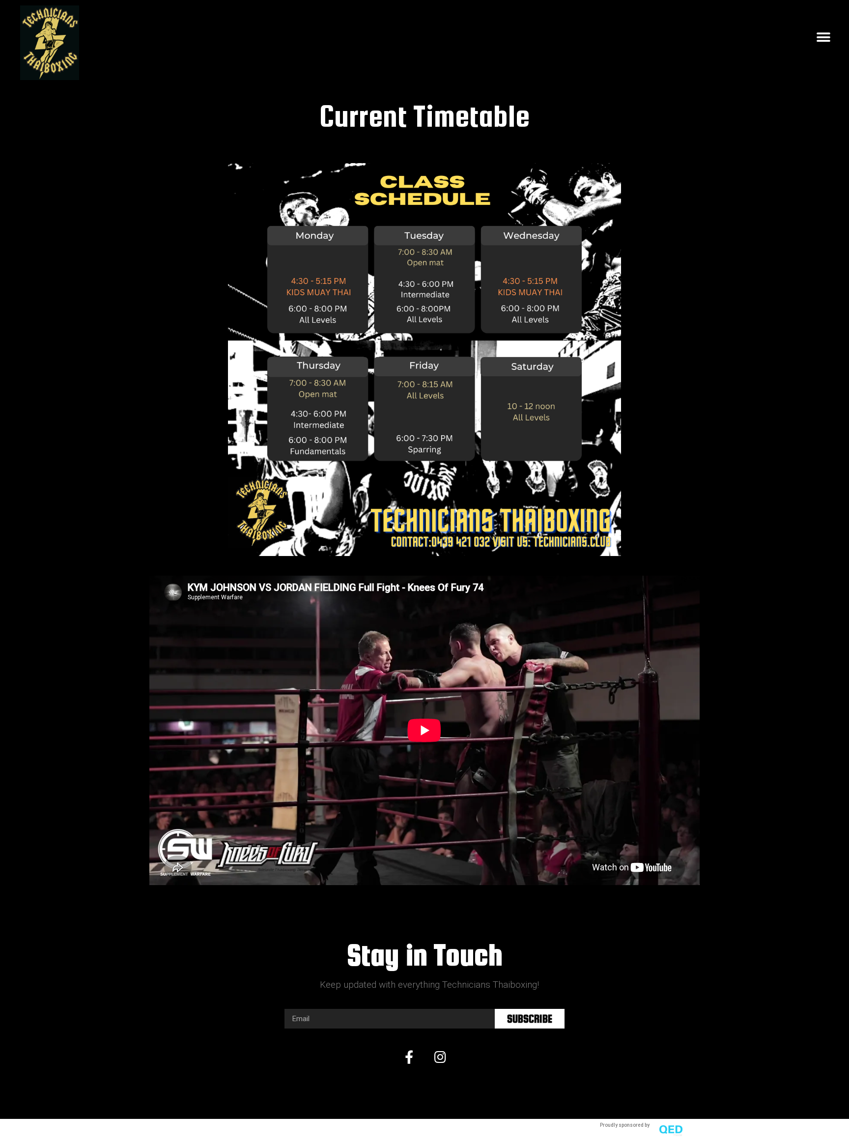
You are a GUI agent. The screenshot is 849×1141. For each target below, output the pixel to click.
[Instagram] (440, 1056)
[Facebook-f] (409, 1056)
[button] (823, 38)
